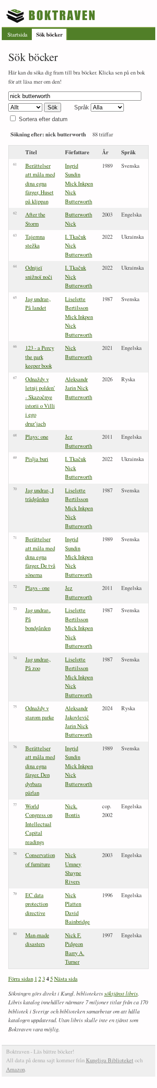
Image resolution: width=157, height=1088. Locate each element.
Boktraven (51, 16)
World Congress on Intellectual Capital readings (38, 824)
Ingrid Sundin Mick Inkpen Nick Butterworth (79, 183)
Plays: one (36, 437)
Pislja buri (36, 459)
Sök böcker (49, 34)
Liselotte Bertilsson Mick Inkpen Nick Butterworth (79, 317)
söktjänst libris (121, 993)
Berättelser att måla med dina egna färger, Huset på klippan (40, 183)
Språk (81, 107)
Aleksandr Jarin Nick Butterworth (78, 388)
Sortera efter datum (43, 119)
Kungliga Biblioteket (109, 1060)
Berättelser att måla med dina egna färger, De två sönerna (40, 557)
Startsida (17, 34)
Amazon (15, 1069)
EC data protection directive (36, 904)
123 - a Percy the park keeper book (39, 356)
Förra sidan (20, 979)
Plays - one (37, 588)
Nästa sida (66, 979)
